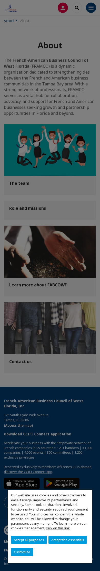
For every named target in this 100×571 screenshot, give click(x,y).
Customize (22, 552)
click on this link (58, 528)
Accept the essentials (67, 540)
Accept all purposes (29, 540)
